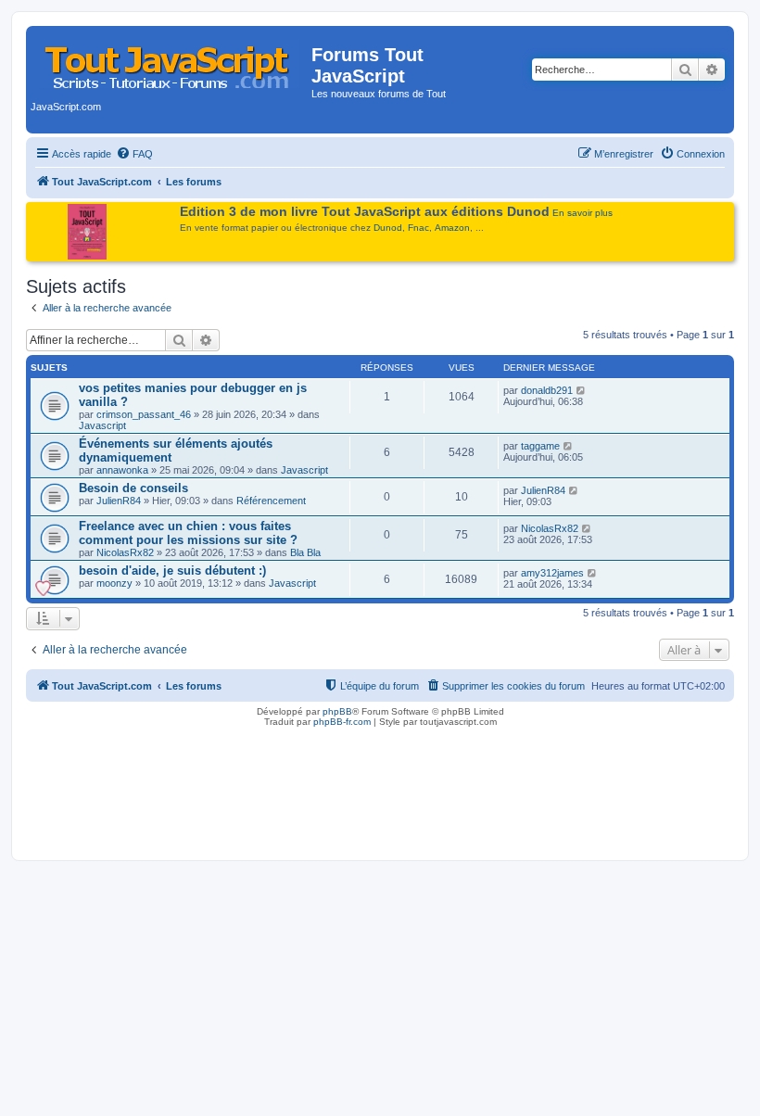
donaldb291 (547, 390)
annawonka (122, 470)
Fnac (418, 227)
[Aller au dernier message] (582, 390)
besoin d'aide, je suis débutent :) (172, 570)
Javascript (102, 425)
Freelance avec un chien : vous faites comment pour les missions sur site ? (188, 533)
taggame (540, 445)
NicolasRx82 (125, 552)
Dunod (388, 227)
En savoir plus (582, 213)
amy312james (552, 572)
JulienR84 (118, 500)
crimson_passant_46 (143, 414)
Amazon (452, 227)
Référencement (271, 500)
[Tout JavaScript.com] (171, 60)
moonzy (114, 583)
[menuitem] (134, 154)
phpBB (337, 711)
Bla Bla (305, 552)
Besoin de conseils (133, 488)
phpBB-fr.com (342, 722)
